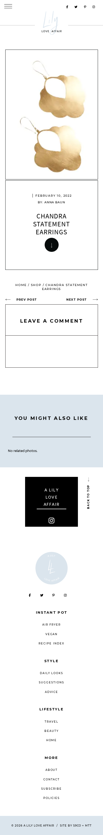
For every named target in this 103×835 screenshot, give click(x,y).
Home (21, 285)
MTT (88, 825)
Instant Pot (51, 612)
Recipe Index (51, 643)
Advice (51, 692)
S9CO (77, 825)
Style (51, 661)
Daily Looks (51, 673)
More (51, 757)
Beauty (51, 731)
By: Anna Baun (51, 202)
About (51, 770)
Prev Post (26, 299)
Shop (36, 285)
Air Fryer (51, 624)
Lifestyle (51, 709)
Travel (51, 721)
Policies (51, 798)
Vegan (51, 634)
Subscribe (51, 788)
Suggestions (51, 682)
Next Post (76, 299)
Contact (51, 779)
